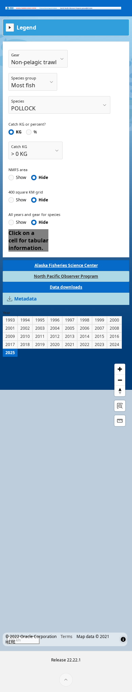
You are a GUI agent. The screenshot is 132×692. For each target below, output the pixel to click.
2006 (84, 328)
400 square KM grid (25, 192)
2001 (10, 328)
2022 (84, 344)
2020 (55, 344)
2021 (69, 344)
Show (21, 177)
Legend (26, 27)
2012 (55, 336)
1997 (69, 320)
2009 (10, 336)
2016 (114, 336)
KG (19, 132)
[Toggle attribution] (123, 639)
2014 (84, 336)
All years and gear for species (34, 214)
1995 (40, 320)
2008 (114, 328)
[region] (66, 504)
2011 (40, 336)
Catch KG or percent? (27, 124)
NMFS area (17, 169)
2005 (69, 328)
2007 (99, 328)
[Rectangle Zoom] (119, 405)
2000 (114, 320)
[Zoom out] (119, 380)
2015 (99, 336)
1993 (10, 320)
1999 (99, 320)
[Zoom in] (119, 369)
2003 (40, 328)
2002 (25, 328)
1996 (55, 320)
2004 (55, 328)
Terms (66, 636)
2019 (40, 344)
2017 (10, 344)
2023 (99, 344)
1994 (25, 320)
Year (6, 312)
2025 (10, 353)
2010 (25, 336)
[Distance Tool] (119, 420)
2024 (114, 344)
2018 (25, 344)
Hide (43, 177)
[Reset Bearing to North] (119, 390)
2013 (69, 336)
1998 (84, 320)
